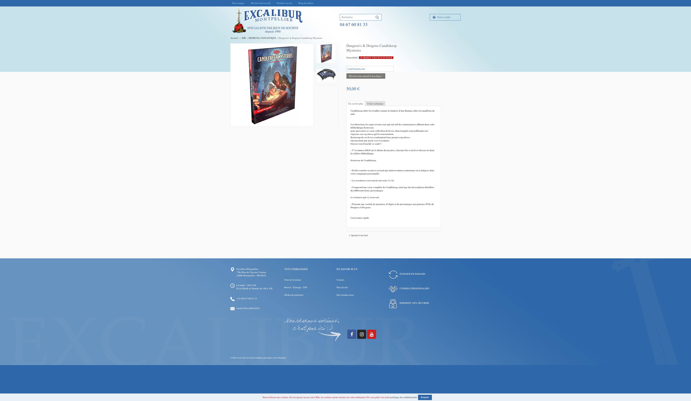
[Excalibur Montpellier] (267, 28)
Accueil (234, 38)
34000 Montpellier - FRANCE (251, 275)
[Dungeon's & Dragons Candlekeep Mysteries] (326, 53)
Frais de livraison (292, 279)
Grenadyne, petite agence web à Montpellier (270, 358)
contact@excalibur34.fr (247, 308)
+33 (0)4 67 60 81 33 (246, 298)
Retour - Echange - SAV (295, 287)
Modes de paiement (293, 295)
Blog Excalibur (305, 3)
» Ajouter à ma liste (358, 235)
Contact (340, 279)
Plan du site (342, 287)
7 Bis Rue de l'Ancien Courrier (251, 272)
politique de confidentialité (403, 397)
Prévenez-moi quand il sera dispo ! (366, 76)
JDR (244, 38)
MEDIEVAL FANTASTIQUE (262, 38)
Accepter (425, 397)
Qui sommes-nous (345, 295)
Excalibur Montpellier (247, 269)
